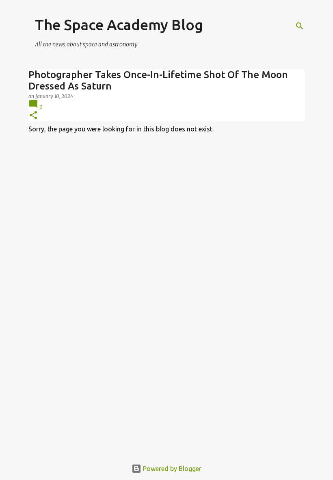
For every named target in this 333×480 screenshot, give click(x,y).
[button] (33, 115)
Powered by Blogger (171, 468)
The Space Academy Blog (119, 24)
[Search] (300, 26)
